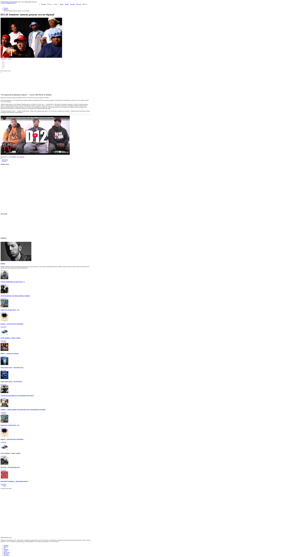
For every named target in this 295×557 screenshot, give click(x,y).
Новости (43, 4)
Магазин (78, 4)
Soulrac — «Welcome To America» (10, 353)
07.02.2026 (3, 384)
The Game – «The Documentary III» (10, 467)
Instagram (21, 157)
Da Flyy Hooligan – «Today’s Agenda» (11, 338)
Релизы (4, 414)
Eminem (6, 159)
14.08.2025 (3, 412)
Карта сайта (7, 552)
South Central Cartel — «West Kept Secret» (12, 367)
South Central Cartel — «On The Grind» (11, 381)
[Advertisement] (12, 82)
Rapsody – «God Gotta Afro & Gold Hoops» (12, 324)
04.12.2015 (4, 58)
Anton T (10, 58)
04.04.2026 (3, 370)
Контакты (6, 553)
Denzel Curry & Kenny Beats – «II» (10, 310)
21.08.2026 (3, 313)
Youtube (6, 546)
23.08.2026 (3, 284)
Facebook (13, 157)
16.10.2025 (3, 398)
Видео (61, 4)
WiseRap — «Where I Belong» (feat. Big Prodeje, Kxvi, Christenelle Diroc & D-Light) (23, 409)
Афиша (67, 4)
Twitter (5, 551)
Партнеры (6, 555)
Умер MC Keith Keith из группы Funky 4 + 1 (13, 281)
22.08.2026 (3, 299)
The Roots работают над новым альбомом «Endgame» (15, 295)
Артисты (72, 4)
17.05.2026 (3, 356)
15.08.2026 (3, 484)
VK (18, 157)
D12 (3, 159)
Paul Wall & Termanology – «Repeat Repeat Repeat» (14, 481)
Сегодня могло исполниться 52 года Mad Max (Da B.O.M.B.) (17, 395)
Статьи (4, 342)
